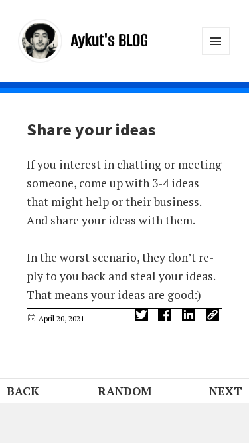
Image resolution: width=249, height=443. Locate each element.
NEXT (225, 391)
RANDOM (124, 391)
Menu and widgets (216, 54)
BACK (23, 391)
